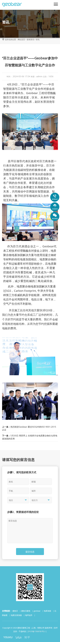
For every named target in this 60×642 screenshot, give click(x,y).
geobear (37, 611)
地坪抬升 (29, 615)
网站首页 (21, 39)
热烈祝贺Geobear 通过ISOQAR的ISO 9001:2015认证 (29, 428)
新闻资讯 (30, 39)
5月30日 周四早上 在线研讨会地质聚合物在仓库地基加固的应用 (29, 437)
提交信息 (30, 551)
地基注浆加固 (16, 615)
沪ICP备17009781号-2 (36, 631)
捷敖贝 (15, 611)
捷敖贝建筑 (26, 611)
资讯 (37, 39)
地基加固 (47, 611)
